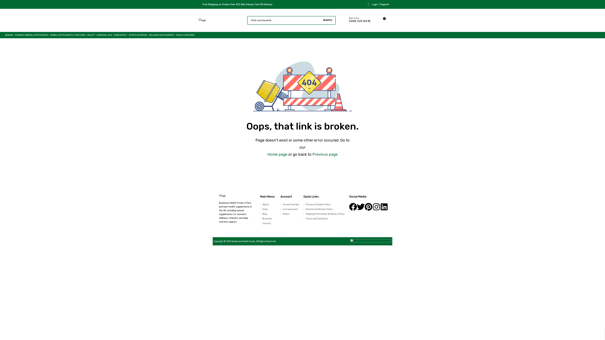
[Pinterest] (368, 207)
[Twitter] (361, 207)
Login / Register (380, 4)
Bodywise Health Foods (243, 241)
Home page (277, 154)
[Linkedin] (384, 207)
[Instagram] (376, 207)
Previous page (325, 154)
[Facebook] (353, 207)
